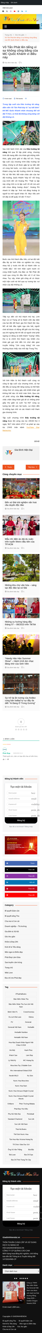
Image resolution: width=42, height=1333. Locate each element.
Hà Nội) (12, 1050)
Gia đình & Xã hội (12, 931)
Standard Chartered (15, 1119)
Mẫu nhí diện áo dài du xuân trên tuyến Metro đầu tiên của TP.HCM (19, 542)
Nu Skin (30, 1076)
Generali (28, 1022)
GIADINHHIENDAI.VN (15, 1248)
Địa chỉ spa (28, 1155)
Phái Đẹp (6, 753)
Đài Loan (12, 1155)
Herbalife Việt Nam (21, 1037)
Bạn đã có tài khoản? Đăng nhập (21, 826)
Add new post (8, 8)
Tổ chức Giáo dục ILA (21, 1144)
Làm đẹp (29, 1055)
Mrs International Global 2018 (21, 1070)
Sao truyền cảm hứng (13, 962)
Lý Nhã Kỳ (12, 1060)
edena (31, 1017)
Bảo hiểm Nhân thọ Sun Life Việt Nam (21, 1005)
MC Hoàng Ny (28, 1060)
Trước (10, 467)
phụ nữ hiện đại (14, 1114)
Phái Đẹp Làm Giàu (12, 957)
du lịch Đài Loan (15, 1017)
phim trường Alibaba (27, 1104)
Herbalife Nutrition (21, 1032)
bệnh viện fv (13, 1012)
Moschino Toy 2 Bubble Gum (21, 1065)
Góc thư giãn (10, 937)
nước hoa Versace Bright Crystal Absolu (21, 1097)
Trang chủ (9, 968)
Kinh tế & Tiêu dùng (12, 947)
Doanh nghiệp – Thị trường (16, 926)
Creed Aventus (28, 1012)
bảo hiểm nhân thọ (21, 999)
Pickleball (30, 1114)
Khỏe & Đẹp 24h (11, 942)
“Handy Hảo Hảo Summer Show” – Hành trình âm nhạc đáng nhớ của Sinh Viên (19, 661)
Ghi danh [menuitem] (14, 2)
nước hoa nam (21, 1086)
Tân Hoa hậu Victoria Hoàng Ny (21, 1139)
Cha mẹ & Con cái (12, 921)
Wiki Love (9, 973)
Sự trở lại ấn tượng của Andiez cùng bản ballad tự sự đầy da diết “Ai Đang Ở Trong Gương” (20, 700)
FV (12, 1022)
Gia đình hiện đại (11, 63)
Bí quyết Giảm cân (12, 911)
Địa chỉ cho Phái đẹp (13, 978)
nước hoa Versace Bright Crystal (21, 1091)
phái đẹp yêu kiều (21, 1109)
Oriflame (11, 1104)
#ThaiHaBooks (21, 994)
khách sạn (13, 1055)
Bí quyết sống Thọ (12, 916)
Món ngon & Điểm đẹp (14, 952)
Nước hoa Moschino (21, 1081)
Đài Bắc (31, 1149)
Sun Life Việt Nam (21, 1124)
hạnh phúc (28, 1050)
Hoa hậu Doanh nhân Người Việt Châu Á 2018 (21, 1043)
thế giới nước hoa (21, 1134)
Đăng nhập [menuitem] (5, 2)
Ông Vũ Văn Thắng (15, 1149)
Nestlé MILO (13, 1076)
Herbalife (31, 1027)
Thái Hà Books (21, 1129)
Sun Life (31, 1119)
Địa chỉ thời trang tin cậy (21, 1160)
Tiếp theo (31, 467)
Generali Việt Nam (14, 1027)
